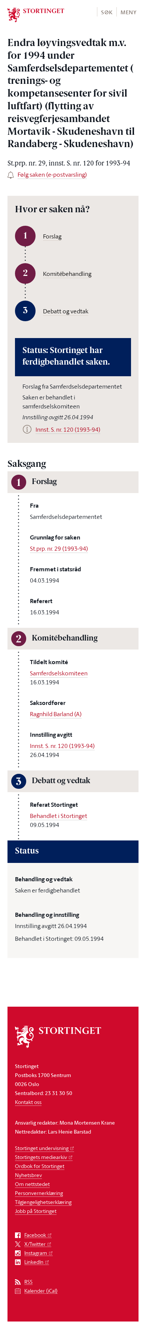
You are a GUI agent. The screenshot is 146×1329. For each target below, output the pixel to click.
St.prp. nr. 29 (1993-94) (59, 548)
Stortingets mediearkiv (41, 1157)
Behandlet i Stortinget (58, 816)
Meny (129, 12)
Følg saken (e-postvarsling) (52, 174)
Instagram (35, 1253)
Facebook (35, 1235)
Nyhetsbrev (28, 1175)
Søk (106, 12)
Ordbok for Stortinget (39, 1166)
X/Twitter (35, 1244)
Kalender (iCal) (41, 1291)
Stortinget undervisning (42, 1148)
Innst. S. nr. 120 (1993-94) (62, 746)
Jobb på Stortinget (36, 1210)
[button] (106, 11)
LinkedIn (33, 1262)
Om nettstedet (32, 1183)
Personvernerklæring (39, 1192)
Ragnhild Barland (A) (56, 714)
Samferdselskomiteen (59, 673)
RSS (28, 1282)
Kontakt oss (28, 1102)
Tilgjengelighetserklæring (43, 1201)
